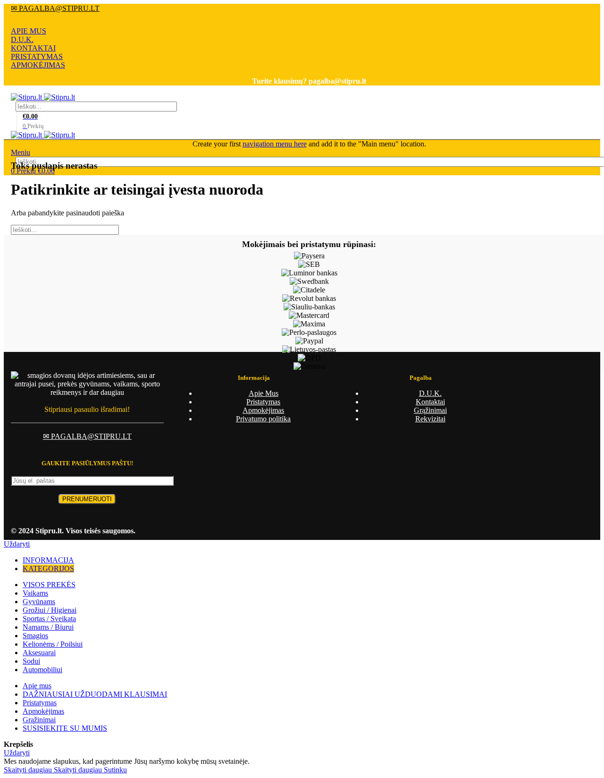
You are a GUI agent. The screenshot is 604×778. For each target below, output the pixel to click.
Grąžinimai (430, 410)
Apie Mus (263, 393)
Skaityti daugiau (53, 770)
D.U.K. (22, 39)
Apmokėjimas (263, 410)
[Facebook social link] (309, 20)
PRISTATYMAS (37, 56)
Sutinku (115, 770)
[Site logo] (27, 97)
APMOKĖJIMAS (38, 65)
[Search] (592, 106)
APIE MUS (28, 31)
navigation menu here (275, 144)
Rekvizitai (430, 419)
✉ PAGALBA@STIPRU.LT (55, 8)
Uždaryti (17, 544)
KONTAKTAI (33, 48)
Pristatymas (263, 402)
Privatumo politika (263, 419)
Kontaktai (430, 402)
